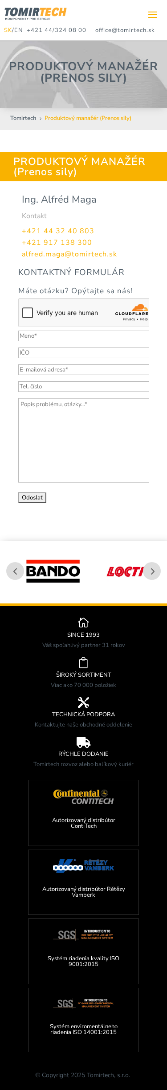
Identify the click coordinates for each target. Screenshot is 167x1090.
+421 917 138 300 (57, 243)
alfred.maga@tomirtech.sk (69, 254)
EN (18, 30)
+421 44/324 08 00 (54, 30)
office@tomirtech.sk (125, 30)
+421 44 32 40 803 (58, 231)
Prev (15, 571)
